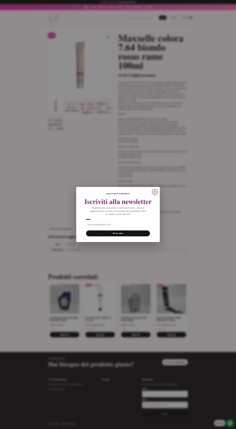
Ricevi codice (118, 233)
